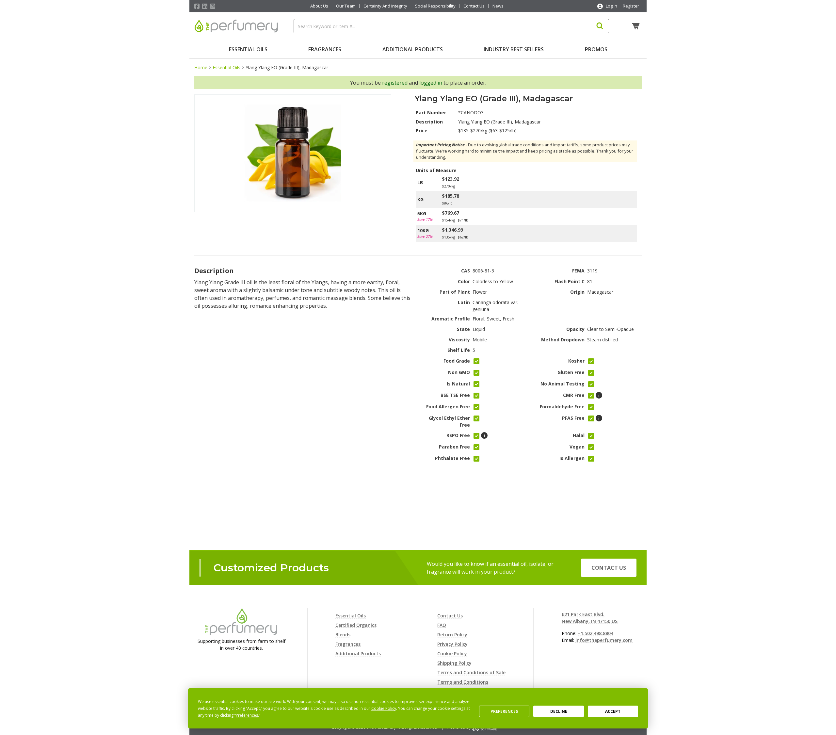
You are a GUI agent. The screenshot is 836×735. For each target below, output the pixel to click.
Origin (577, 292)
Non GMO (459, 372)
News (498, 6)
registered (395, 82)
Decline (558, 711)
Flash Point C (570, 281)
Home (200, 67)
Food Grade (456, 361)
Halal (579, 435)
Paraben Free (454, 447)
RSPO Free (458, 435)
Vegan (577, 447)
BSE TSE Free (455, 395)
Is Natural (458, 384)
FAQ (441, 625)
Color (464, 281)
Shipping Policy (454, 663)
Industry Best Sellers (514, 49)
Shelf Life (458, 350)
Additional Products (412, 49)
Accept (612, 711)
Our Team (346, 6)
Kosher (576, 361)
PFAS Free (573, 418)
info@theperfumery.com (604, 640)
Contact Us (474, 6)
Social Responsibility (435, 6)
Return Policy (452, 634)
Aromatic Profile (450, 319)
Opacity (575, 329)
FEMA (578, 271)
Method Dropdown (563, 339)
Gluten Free (571, 372)
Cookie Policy (452, 653)
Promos (596, 49)
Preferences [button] (247, 715)
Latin (464, 302)
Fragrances (324, 49)
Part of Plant (455, 292)
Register (631, 6)
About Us (319, 6)
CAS (465, 271)
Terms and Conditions (462, 682)
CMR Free (574, 395)
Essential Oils (248, 49)
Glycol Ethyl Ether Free (449, 421)
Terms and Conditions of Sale (471, 672)
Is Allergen (572, 458)
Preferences (504, 711)
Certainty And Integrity (385, 6)
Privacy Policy (452, 644)
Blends (342, 634)
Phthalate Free (452, 458)
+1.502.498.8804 (595, 633)
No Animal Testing (562, 384)
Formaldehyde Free (562, 406)
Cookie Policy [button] (383, 708)
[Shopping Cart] (636, 26)
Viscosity (459, 339)
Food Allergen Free (448, 406)
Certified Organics (356, 625)
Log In (611, 6)
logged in (430, 82)
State (463, 329)
